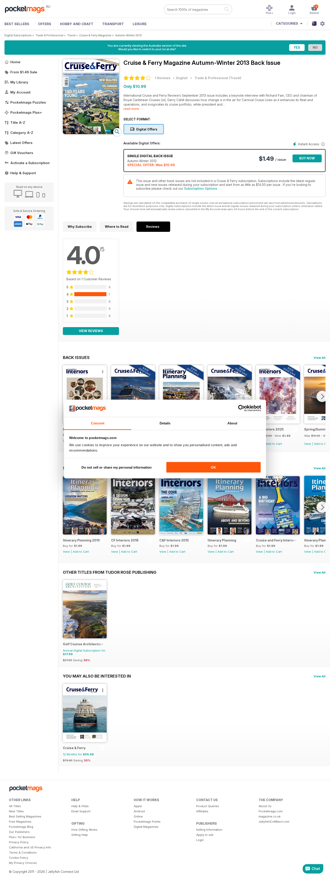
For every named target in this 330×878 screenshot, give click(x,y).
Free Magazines (20, 821)
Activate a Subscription (30, 163)
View (307, 444)
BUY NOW (307, 158)
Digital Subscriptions (18, 35)
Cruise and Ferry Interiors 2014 (276, 540)
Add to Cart (274, 444)
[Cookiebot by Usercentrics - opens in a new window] (241, 408)
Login (200, 840)
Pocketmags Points (147, 821)
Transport (113, 24)
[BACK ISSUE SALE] (278, 422)
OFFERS (44, 24)
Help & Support (23, 173)
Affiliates (202, 811)
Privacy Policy (19, 842)
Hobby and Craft (76, 24)
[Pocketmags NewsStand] (26, 8)
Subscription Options (200, 188)
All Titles (15, 806)
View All (320, 357)
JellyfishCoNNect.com (274, 821)
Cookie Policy (18, 857)
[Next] (322, 396)
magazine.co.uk (270, 816)
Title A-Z (17, 122)
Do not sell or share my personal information (116, 467)
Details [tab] (165, 423)
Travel (71, 35)
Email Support (80, 811)
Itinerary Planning (222, 540)
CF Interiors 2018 (125, 540)
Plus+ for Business (22, 837)
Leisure (140, 24)
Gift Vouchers (21, 153)
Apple (138, 806)
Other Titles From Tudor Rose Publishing (109, 572)
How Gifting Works (84, 829)
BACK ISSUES (76, 357)
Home (15, 62)
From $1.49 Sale (23, 72)
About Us (265, 806)
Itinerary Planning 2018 (81, 540)
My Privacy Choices (23, 863)
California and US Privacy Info (30, 847)
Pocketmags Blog (21, 826)
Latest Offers (21, 143)
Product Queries (207, 806)
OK (213, 467)
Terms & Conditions (23, 852)
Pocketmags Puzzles (28, 102)
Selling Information (209, 829)
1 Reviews (162, 78)
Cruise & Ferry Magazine (95, 35)
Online (138, 816)
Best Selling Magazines (25, 816)
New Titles (16, 811)
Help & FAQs (80, 806)
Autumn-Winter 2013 (128, 35)
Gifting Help (79, 835)
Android (139, 811)
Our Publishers (19, 832)
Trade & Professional (49, 35)
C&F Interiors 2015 (174, 540)
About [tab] (232, 423)
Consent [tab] (97, 423)
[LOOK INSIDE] (91, 133)
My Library (19, 82)
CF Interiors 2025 (270, 429)
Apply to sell (204, 835)
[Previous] (66, 396)
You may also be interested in (97, 676)
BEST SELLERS (16, 24)
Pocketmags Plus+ (26, 112)
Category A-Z (21, 132)
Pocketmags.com (271, 811)
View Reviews (91, 331)
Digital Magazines (146, 826)
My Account (20, 92)
